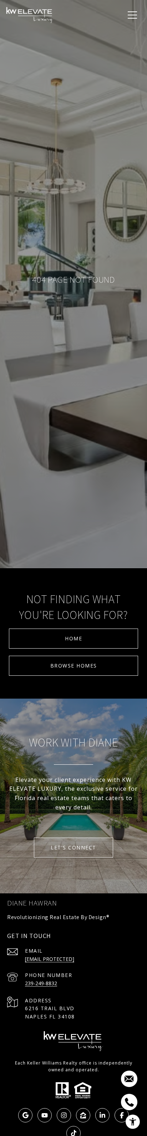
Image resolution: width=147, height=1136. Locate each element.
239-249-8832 (41, 983)
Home (73, 638)
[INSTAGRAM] (64, 1115)
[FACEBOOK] (122, 1115)
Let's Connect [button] (73, 847)
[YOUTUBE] (44, 1115)
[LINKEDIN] (102, 1115)
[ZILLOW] (83, 1115)
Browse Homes (73, 665)
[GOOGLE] (25, 1115)
